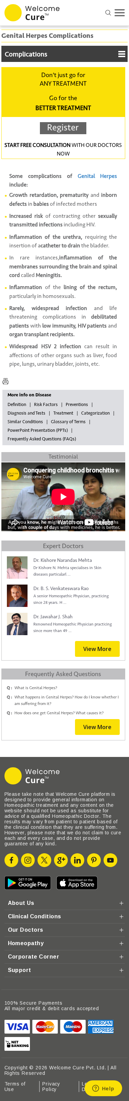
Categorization (95, 413)
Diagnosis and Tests (26, 413)
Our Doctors (25, 930)
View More (97, 649)
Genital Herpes (97, 176)
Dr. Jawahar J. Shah (53, 617)
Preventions (77, 404)
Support (19, 970)
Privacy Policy (51, 1086)
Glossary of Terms (68, 422)
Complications (26, 54)
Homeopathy (26, 943)
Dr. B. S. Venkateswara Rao (61, 588)
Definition (17, 404)
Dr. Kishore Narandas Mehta (62, 560)
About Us (21, 903)
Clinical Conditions (34, 916)
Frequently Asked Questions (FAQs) (42, 439)
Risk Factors (46, 404)
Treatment (63, 413)
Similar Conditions (25, 422)
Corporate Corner (34, 957)
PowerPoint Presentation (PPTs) (38, 430)
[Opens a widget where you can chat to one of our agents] (103, 1089)
